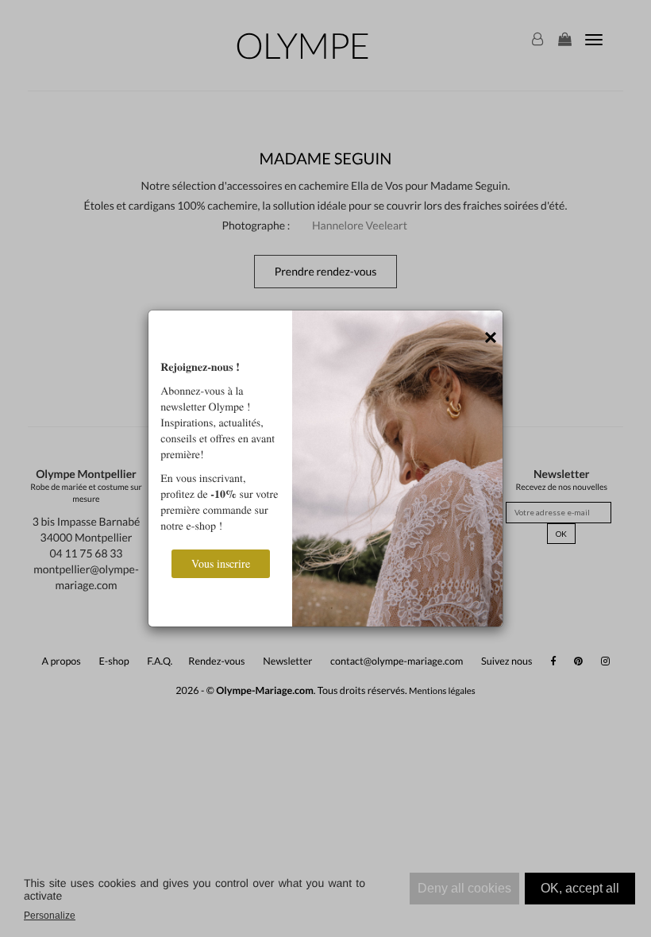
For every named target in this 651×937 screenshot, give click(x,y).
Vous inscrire (220, 563)
